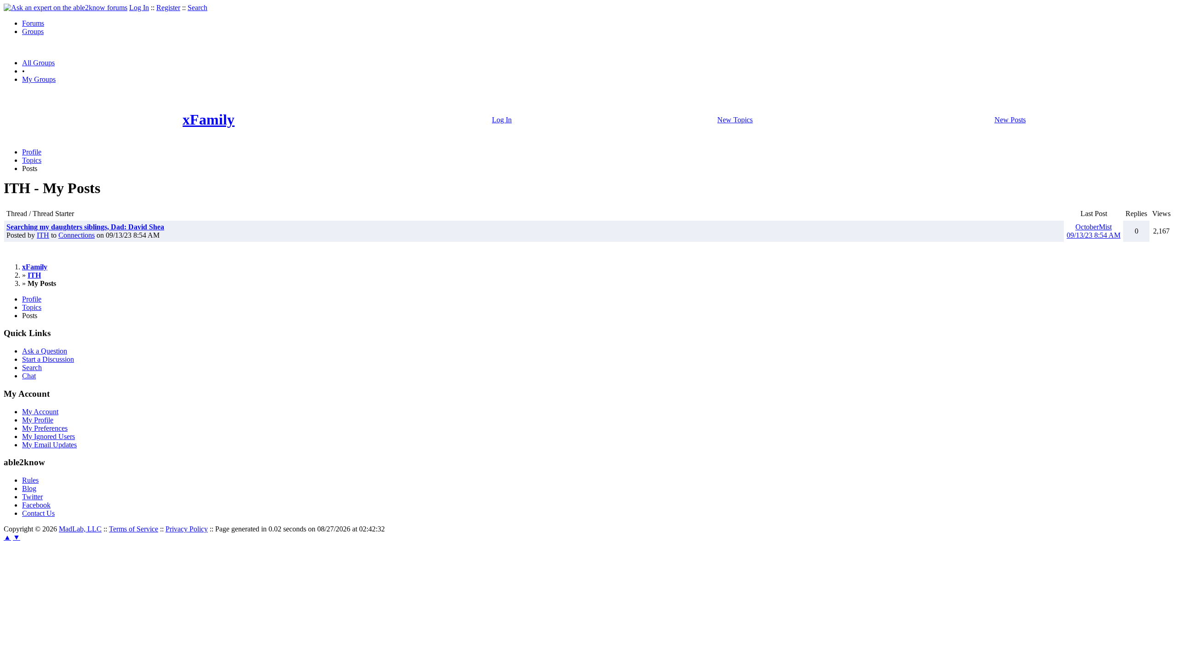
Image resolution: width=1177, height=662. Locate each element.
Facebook (36, 505)
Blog (29, 488)
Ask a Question (44, 351)
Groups (33, 31)
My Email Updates (49, 445)
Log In (139, 7)
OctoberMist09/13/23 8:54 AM (1093, 231)
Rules (30, 480)
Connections (76, 235)
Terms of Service (133, 529)
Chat (29, 376)
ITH (43, 235)
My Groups (39, 79)
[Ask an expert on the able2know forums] (65, 7)
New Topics (735, 120)
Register (168, 7)
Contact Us (38, 513)
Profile (31, 152)
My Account (40, 412)
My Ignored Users (48, 436)
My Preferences (45, 428)
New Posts (1010, 120)
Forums (33, 23)
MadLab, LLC (80, 529)
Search (197, 7)
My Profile (37, 420)
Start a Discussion (48, 359)
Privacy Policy (187, 529)
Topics (31, 160)
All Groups (38, 63)
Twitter (32, 497)
